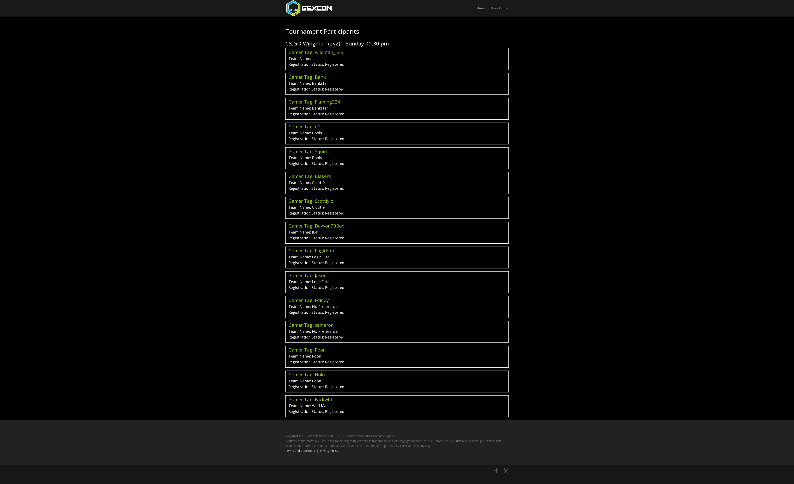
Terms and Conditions (300, 451)
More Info (498, 8)
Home (481, 8)
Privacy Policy (329, 451)
